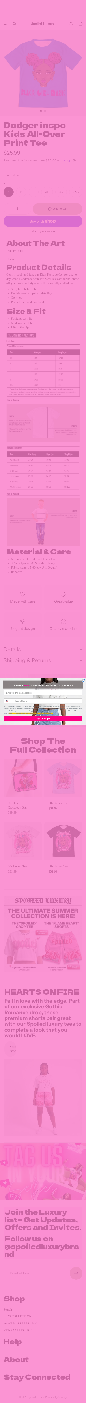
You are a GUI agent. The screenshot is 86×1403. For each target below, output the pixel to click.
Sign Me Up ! (43, 718)
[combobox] (8, 701)
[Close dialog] (83, 680)
